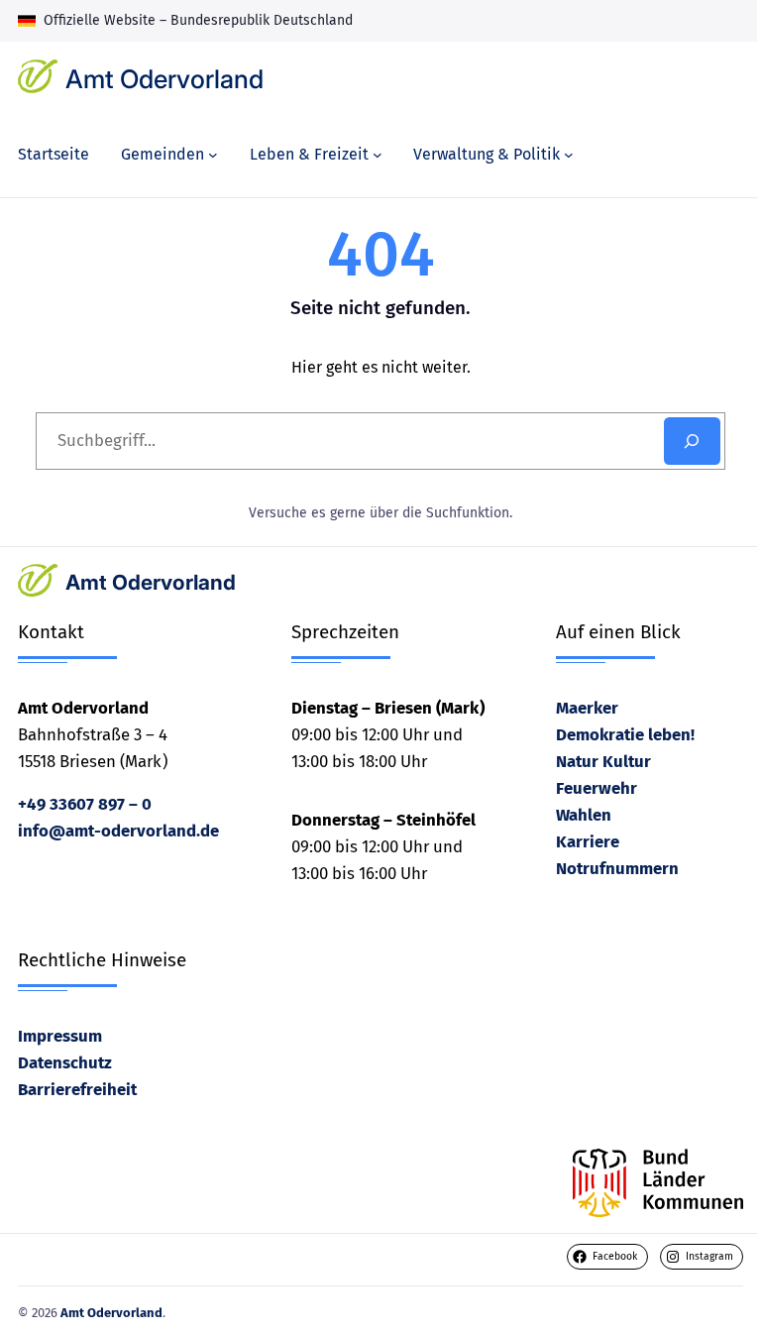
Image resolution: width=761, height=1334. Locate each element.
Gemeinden (162, 154)
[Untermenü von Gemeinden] (213, 155)
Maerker (587, 708)
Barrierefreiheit (77, 1089)
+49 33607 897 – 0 (85, 804)
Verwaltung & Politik (486, 154)
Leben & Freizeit (309, 154)
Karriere (587, 841)
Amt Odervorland (164, 78)
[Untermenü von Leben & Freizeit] (377, 155)
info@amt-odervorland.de (118, 830)
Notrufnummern (617, 868)
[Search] (692, 441)
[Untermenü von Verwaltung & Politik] (569, 155)
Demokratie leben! (625, 734)
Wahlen (583, 815)
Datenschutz (65, 1062)
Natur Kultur (603, 761)
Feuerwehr (596, 788)
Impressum (60, 1036)
